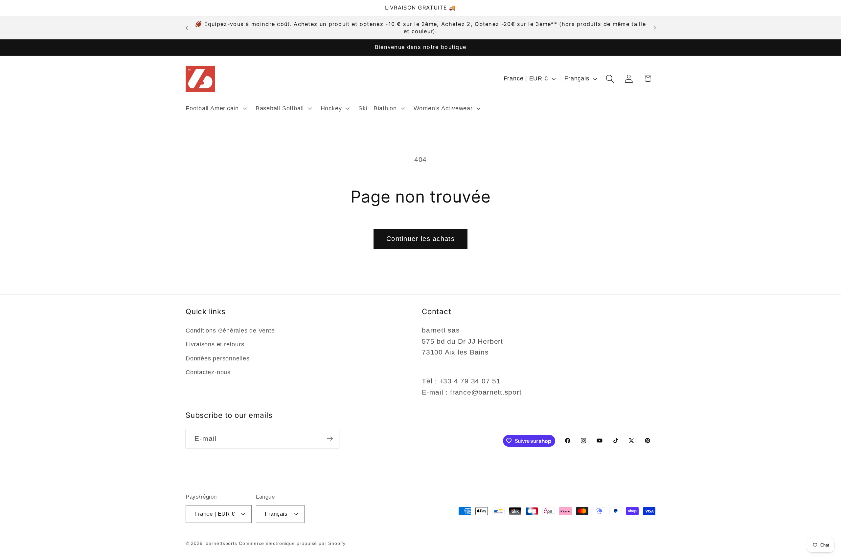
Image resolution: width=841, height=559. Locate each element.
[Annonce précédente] (186, 28)
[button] (215, 108)
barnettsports (221, 543)
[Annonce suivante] (655, 28)
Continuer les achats (420, 238)
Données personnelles (218, 358)
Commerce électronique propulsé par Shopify (292, 543)
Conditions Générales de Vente (230, 330)
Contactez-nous (208, 372)
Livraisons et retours (215, 344)
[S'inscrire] (329, 439)
